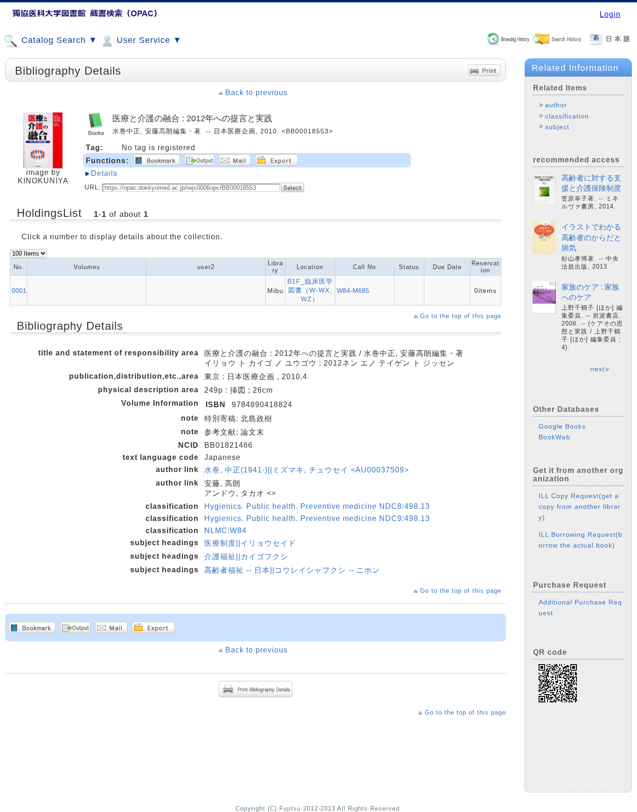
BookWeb (554, 437)
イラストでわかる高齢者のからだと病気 (591, 237)
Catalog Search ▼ (58, 40)
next (597, 369)
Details (104, 173)
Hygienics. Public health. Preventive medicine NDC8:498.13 (317, 506)
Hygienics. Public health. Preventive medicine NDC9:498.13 (317, 518)
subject (557, 127)
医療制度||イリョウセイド (250, 543)
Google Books (562, 426)
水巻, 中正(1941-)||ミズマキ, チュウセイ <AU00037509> (306, 470)
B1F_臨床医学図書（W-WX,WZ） (310, 290)
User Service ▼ (148, 40)
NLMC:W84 (225, 530)
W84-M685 (353, 290)
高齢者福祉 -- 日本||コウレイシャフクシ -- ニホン (292, 570)
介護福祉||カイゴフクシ (246, 557)
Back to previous (256, 93)
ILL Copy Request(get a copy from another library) (580, 506)
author (556, 105)
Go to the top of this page (460, 315)
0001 (19, 290)
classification (567, 116)
